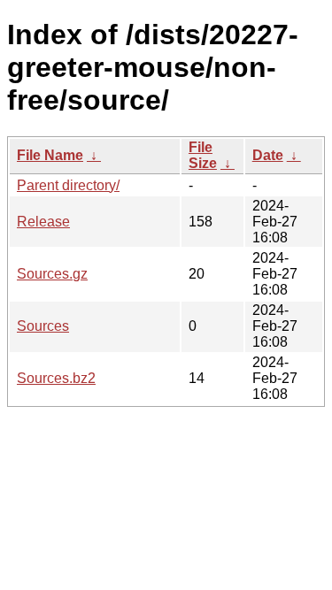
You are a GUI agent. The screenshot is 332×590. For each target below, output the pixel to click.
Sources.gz (52, 273)
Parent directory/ (68, 185)
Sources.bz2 (56, 378)
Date (267, 155)
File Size (203, 155)
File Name (50, 155)
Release (43, 221)
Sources (43, 325)
